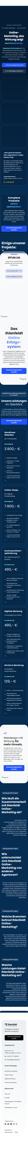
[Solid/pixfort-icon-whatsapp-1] (16, 1124)
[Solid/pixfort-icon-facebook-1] (5, 1124)
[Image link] (11, 1025)
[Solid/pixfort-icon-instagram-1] (13, 1124)
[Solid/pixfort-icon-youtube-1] (8, 1124)
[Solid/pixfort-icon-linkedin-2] (11, 1124)
